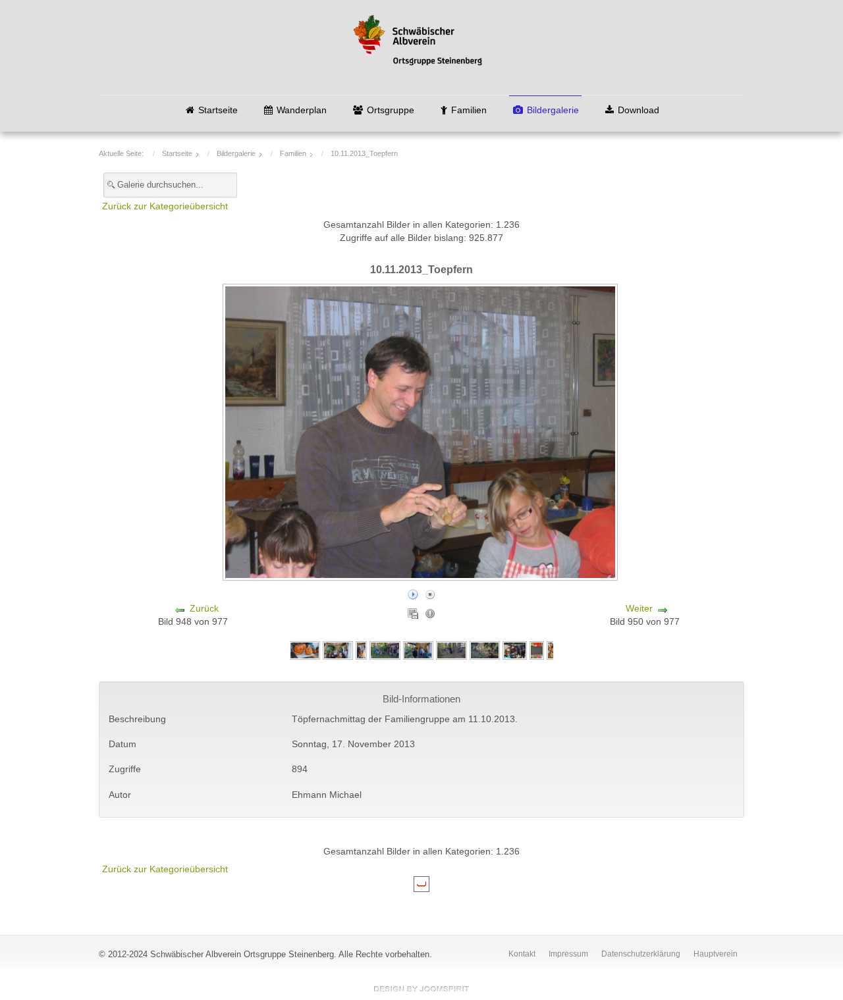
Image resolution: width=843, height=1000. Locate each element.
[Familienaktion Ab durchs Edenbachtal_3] (537, 650)
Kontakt (521, 954)
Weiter (639, 609)
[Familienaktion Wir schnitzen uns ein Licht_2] (451, 650)
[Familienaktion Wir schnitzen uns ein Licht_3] (418, 650)
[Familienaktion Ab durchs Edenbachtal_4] (514, 650)
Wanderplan (302, 110)
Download (638, 110)
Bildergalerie (553, 110)
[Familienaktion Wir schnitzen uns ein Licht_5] (361, 650)
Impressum (568, 954)
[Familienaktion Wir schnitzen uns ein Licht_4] (384, 650)
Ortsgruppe (390, 110)
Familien (469, 110)
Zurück (204, 609)
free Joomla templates (421, 988)
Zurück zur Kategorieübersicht (165, 206)
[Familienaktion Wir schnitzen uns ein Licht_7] (304, 650)
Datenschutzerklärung (640, 954)
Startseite (218, 110)
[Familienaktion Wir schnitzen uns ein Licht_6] (338, 650)
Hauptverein (715, 954)
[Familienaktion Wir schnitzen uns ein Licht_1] (485, 650)
